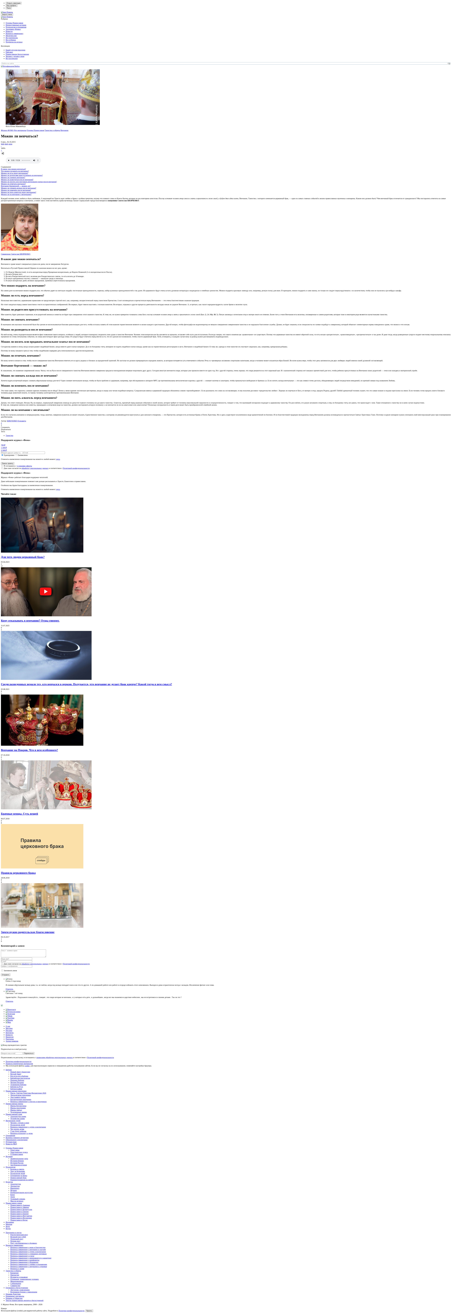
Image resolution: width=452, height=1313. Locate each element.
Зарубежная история (18, 1165)
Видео (8, 1229)
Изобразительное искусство (21, 1193)
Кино (12, 1195)
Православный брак (18, 1178)
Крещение (14, 1273)
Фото (8, 1226)
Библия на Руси (16, 1087)
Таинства (9, 436)
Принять (89, 1311)
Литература (15, 1186)
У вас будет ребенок (18, 1131)
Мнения (9, 1224)
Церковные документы (15, 1296)
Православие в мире (14, 1203)
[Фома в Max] (8, 1022)
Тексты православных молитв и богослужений (24, 1300)
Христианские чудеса (19, 1152)
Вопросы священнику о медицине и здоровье (28, 1267)
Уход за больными (17, 1171)
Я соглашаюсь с (18, 466)
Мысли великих (16, 1201)
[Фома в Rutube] (9, 1020)
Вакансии (10, 1037)
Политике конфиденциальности (71, 1311)
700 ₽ (3, 445)
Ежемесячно (23, 455)
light (2, 144)
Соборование (15, 1283)
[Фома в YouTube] (10, 1018)
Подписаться (28, 1053)
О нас (8, 1026)
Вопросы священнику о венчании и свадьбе (28, 1250)
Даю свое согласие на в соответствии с (47, 468)
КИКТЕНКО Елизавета (16, 421)
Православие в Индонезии (21, 1218)
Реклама (9, 1031)
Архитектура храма (18, 1116)
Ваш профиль (11, 5)
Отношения (10, 1136)
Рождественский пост (19, 1235)
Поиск (9, 8)
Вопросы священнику (14, 34)
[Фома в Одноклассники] (13, 1012)
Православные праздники (16, 1091)
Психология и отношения (16, 27)
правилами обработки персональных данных (54, 1058)
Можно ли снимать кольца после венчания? (18, 188)
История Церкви (17, 1161)
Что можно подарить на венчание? (15, 171)
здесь (58, 459)
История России (16, 1163)
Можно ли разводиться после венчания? (17, 180)
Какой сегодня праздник (15, 50)
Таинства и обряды (52, 130)
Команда (9, 1035)
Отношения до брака (18, 1176)
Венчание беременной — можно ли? (15, 186)
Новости (9, 31)
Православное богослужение (17, 54)
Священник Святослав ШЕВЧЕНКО (15, 254)
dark (6, 144)
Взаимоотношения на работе (21, 1180)
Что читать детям (17, 1129)
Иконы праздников (18, 1108)
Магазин (9, 1028)
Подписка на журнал (14, 42)
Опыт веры (14, 1150)
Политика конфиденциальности (18, 1062)
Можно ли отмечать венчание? (13, 184)
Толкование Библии (18, 1085)
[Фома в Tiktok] (9, 1016)
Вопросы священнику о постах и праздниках (28, 1102)
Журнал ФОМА (7, 130)
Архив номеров (12, 1041)
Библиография (16, 1089)
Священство (15, 1286)
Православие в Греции (19, 1212)
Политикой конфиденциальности (76, 468)
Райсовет (9, 52)
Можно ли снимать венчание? (13, 177)
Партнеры (10, 1039)
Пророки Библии (17, 1080)
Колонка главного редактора (17, 1138)
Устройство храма (17, 1119)
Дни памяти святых (18, 1097)
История (9, 1156)
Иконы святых (16, 1110)
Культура (9, 1182)
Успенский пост (16, 1239)
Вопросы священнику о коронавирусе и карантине (30, 1258)
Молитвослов (11, 36)
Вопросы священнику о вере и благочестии (27, 1247)
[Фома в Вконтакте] (11, 1010)
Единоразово (9, 455)
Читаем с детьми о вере (15, 56)
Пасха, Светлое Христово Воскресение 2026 (28, 1093)
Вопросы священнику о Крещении (24, 1262)
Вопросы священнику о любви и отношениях (28, 1264)
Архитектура (15, 1184)
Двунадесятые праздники (20, 1095)
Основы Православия (14, 23)
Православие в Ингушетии (21, 1216)
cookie (27, 1066)
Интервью (10, 1222)
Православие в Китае (19, 1220)
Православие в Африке (19, 1207)
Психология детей (17, 1125)
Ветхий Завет (15, 1074)
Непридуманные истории (16, 25)
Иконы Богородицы (18, 1106)
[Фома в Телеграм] (10, 1014)
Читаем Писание (17, 1082)
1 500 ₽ (4, 448)
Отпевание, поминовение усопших (24, 1279)
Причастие (14, 1275)
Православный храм (14, 1114)
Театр (12, 1197)
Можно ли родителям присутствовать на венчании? (22, 175)
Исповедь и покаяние (19, 1277)
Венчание (64, 130)
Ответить (9, 989)
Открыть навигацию (14, 3)
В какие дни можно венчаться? (13, 169)
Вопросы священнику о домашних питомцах (28, 1254)
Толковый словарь (17, 1199)
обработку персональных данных (35, 468)
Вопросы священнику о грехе (22, 1256)
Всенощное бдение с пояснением (23, 1292)
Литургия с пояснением (20, 1290)
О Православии (16, 1154)
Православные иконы (14, 1104)
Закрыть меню (7, 14)
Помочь (10, 12)
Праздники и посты (14, 1233)
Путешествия (11, 1142)
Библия (9, 1070)
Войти (17, 66)
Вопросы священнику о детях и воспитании (28, 1127)
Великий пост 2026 (18, 1237)
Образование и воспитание (17, 1140)
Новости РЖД (11, 1144)
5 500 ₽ (4, 450)
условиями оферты (24, 466)
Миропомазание (16, 1281)
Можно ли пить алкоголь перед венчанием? (18, 192)
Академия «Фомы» (13, 29)
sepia (10, 144)
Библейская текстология (20, 1078)
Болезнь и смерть (17, 1169)
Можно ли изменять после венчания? (16, 190)
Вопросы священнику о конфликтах (24, 1260)
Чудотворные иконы (18, 1112)
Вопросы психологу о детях (21, 1133)
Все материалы (12, 38)
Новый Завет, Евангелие (20, 1072)
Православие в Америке (20, 1205)
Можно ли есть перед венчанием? (14, 173)
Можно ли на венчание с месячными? (16, 194)
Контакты (10, 1033)
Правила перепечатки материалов (19, 1064)
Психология (10, 1167)
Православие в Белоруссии (21, 1209)
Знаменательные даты (19, 1159)
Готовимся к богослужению (17, 1288)
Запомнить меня (10, 971)
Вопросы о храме (17, 1269)
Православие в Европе (19, 1214)
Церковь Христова (13, 1294)
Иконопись (14, 1188)
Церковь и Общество (14, 1298)
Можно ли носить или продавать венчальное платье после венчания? (29, 182)
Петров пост (15, 1241)
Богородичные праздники (20, 1099)
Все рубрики (11, 40)
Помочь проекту (7, 463)
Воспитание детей (13, 1121)
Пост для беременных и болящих (23, 1243)
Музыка (13, 1190)
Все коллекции (12, 58)
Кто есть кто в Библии (19, 1076)
